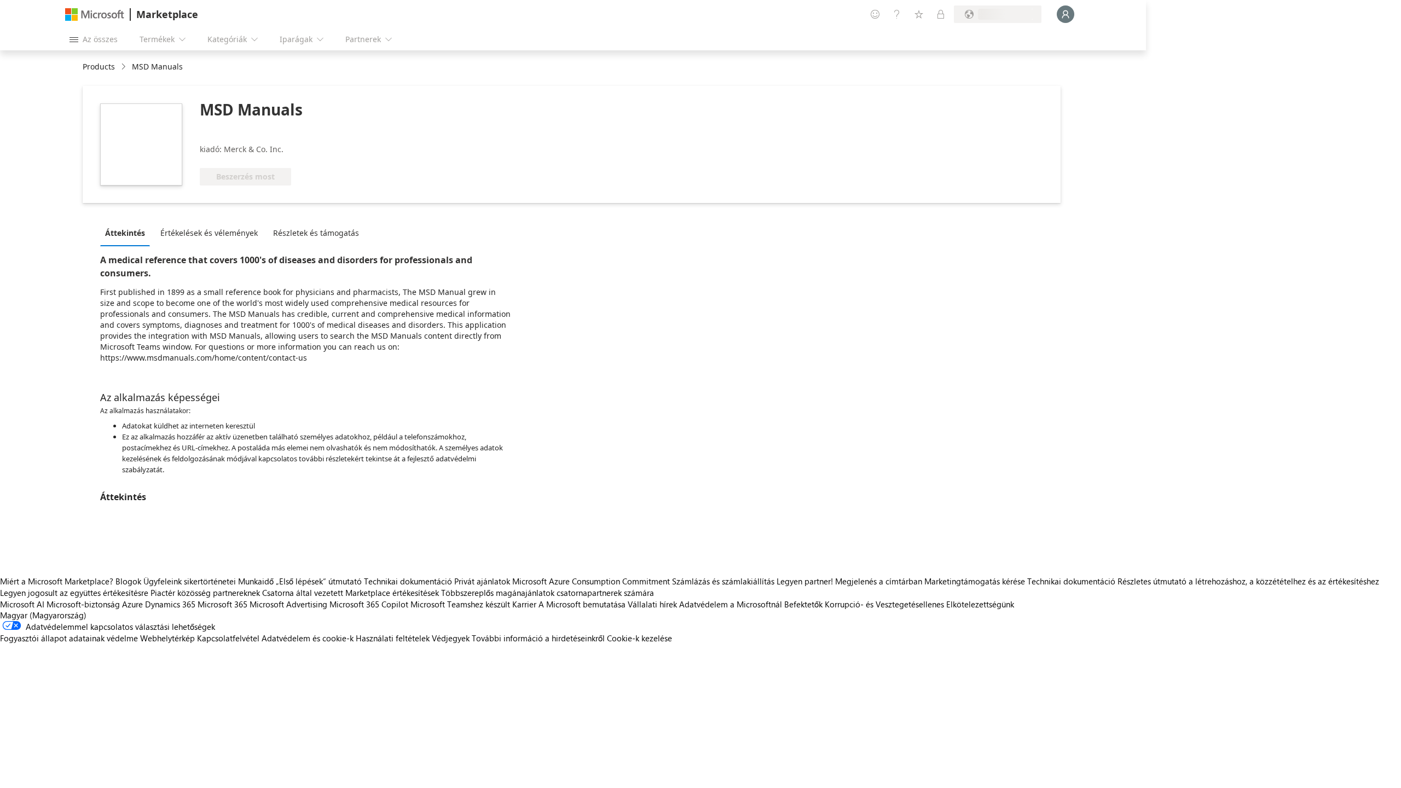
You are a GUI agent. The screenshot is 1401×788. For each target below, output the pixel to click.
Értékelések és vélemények (209, 233)
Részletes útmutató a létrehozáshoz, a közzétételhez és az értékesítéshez (1248, 581)
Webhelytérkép (167, 638)
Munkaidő (256, 581)
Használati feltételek (393, 638)
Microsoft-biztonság (83, 604)
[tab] (127, 233)
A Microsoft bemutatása (582, 604)
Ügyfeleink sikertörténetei (189, 581)
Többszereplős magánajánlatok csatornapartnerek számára (547, 592)
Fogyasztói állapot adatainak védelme (69, 638)
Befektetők (803, 604)
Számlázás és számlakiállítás (723, 581)
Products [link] (99, 66)
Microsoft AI (22, 604)
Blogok (128, 581)
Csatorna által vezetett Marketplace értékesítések (350, 592)
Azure (132, 604)
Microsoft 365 (222, 604)
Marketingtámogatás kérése (974, 581)
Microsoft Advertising (288, 604)
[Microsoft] (94, 14)
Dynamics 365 (170, 604)
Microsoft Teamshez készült (460, 604)
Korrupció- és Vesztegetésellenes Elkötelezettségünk (919, 604)
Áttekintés (125, 233)
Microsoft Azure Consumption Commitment (592, 581)
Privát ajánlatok (482, 581)
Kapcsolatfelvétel (228, 638)
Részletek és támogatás (316, 233)
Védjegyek (451, 638)
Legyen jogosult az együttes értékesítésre (74, 592)
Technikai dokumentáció (408, 581)
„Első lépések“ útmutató (319, 581)
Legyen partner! (805, 581)
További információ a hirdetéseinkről (538, 638)
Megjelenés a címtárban (878, 581)
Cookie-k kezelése (639, 638)
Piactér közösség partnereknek (205, 592)
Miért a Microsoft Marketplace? (56, 581)
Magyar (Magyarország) (43, 615)
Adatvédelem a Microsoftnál (730, 604)
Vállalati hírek (652, 604)
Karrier (524, 604)
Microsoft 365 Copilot (368, 604)
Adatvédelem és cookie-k (308, 638)
